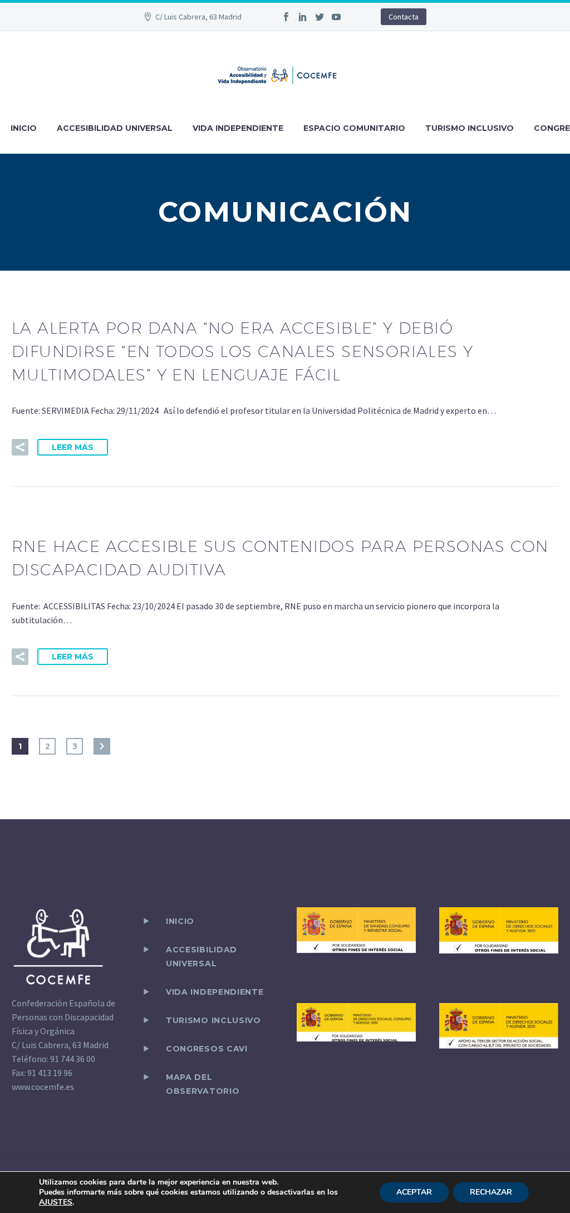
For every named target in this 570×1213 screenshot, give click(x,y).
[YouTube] (336, 16)
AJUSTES (55, 1202)
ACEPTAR (414, 1192)
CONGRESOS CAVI (207, 1049)
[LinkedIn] (302, 16)
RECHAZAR (491, 1192)
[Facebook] (286, 16)
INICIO (24, 128)
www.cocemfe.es (43, 1086)
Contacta (404, 17)
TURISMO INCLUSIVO (469, 128)
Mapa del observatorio (202, 1084)
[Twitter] (319, 16)
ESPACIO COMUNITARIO (354, 128)
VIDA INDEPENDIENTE (238, 128)
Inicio (180, 921)
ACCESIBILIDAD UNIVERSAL (115, 128)
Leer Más (73, 447)
